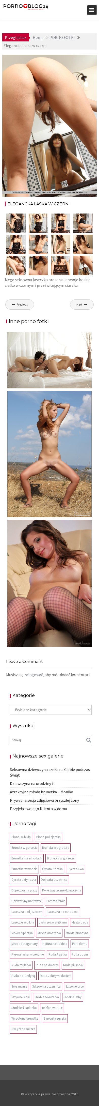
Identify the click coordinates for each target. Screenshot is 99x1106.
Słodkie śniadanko (24, 1008)
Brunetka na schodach (26, 858)
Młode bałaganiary (24, 944)
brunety (66, 59)
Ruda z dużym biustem (55, 976)
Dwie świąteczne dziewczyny (61, 890)
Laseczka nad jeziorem (27, 912)
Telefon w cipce (52, 1008)
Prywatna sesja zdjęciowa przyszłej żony (44, 800)
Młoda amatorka (49, 933)
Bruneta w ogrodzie (55, 847)
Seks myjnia (19, 986)
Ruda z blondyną (23, 976)
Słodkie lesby (72, 997)
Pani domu (79, 944)
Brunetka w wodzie (24, 869)
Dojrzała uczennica (54, 879)
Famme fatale (55, 901)
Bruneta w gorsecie (24, 847)
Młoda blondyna (77, 933)
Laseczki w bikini (22, 922)
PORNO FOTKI (79, 64)
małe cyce (83, 59)
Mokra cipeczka (22, 933)
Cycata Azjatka (52, 869)
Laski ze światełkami (53, 922)
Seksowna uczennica (46, 986)
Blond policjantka (48, 837)
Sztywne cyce (74, 986)
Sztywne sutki (20, 997)
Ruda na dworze (47, 965)
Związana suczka (23, 1029)
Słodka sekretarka (47, 997)
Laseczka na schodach (62, 912)
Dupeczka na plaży (24, 890)
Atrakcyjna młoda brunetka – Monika (41, 791)
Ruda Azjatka (57, 954)
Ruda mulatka (21, 965)
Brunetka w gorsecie (60, 858)
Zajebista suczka (54, 1018)
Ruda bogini (80, 954)
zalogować (33, 674)
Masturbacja (80, 922)
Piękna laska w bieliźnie (27, 954)
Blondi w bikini (21, 837)
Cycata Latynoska (23, 879)
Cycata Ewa (76, 869)
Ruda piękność (73, 965)
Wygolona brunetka (25, 1018)
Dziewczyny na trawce (26, 901)
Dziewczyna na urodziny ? (32, 783)
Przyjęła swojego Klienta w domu (38, 808)
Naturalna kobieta (54, 944)
